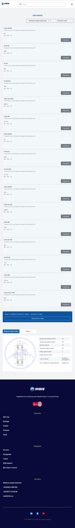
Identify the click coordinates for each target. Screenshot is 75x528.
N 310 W (6, 46)
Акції (5, 434)
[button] (72, 4)
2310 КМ (7, 116)
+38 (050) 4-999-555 (10, 487)
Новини (6, 430)
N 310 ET (7, 151)
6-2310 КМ (7, 169)
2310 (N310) (8, 28)
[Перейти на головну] (5, 4)
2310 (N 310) (8, 204)
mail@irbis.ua (8, 496)
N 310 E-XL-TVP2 (9, 293)
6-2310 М (7, 257)
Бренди (6, 421)
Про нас (6, 417)
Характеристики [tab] (11, 331)
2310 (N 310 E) (8, 99)
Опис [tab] (28, 331)
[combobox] (42, 4)
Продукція (7, 454)
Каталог (6, 450)
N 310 (6, 63)
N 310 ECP (7, 81)
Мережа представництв (12, 483)
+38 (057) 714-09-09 (10, 491)
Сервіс (5, 426)
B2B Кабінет (8, 463)
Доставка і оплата (10, 467)
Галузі (5, 459)
